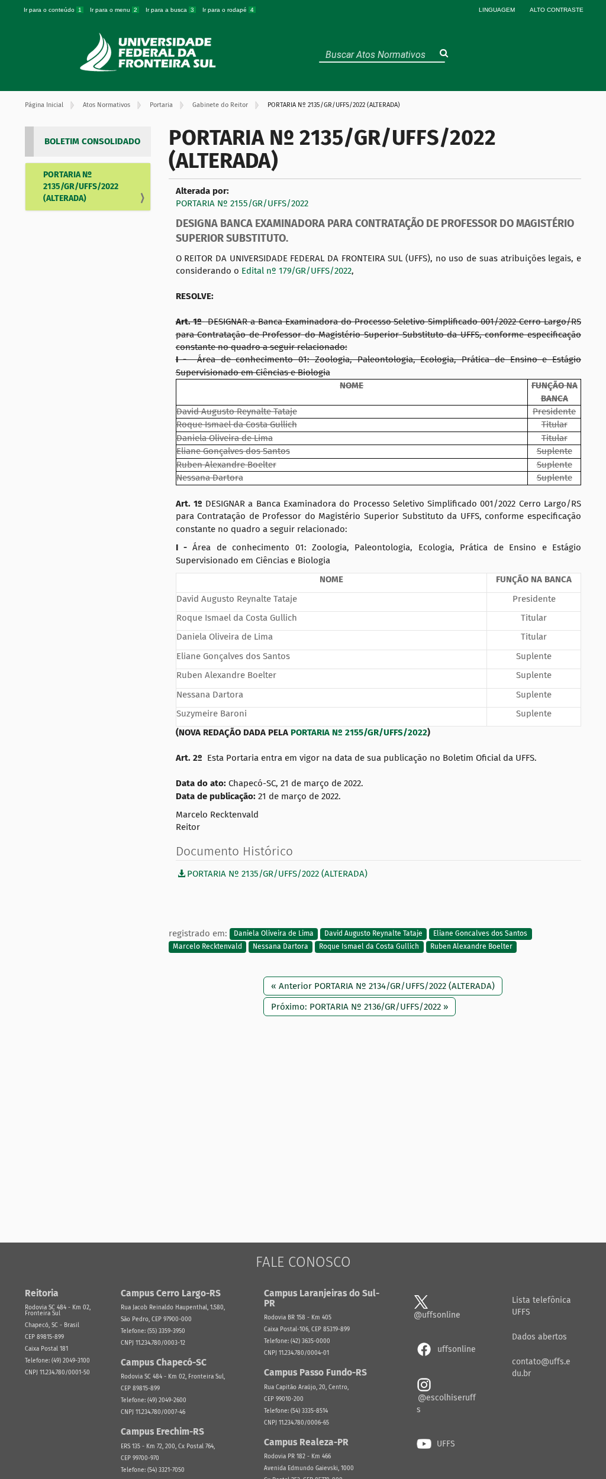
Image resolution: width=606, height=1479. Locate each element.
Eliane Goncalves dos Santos (480, 934)
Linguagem (497, 10)
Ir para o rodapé (228, 10)
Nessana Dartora (280, 946)
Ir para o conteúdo (53, 10)
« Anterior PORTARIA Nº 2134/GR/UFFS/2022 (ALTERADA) (383, 986)
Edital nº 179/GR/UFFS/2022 (296, 270)
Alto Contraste (557, 10)
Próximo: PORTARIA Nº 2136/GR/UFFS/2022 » (359, 1006)
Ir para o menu (113, 10)
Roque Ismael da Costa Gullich (369, 946)
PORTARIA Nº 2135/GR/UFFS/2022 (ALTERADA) (80, 186)
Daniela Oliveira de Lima (274, 934)
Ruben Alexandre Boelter (471, 946)
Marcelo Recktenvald (207, 946)
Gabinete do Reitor (220, 105)
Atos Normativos (106, 105)
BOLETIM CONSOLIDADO (92, 141)
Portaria (161, 105)
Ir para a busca (170, 10)
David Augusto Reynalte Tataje (373, 934)
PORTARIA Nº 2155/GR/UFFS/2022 (242, 203)
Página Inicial (44, 105)
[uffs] (149, 52)
